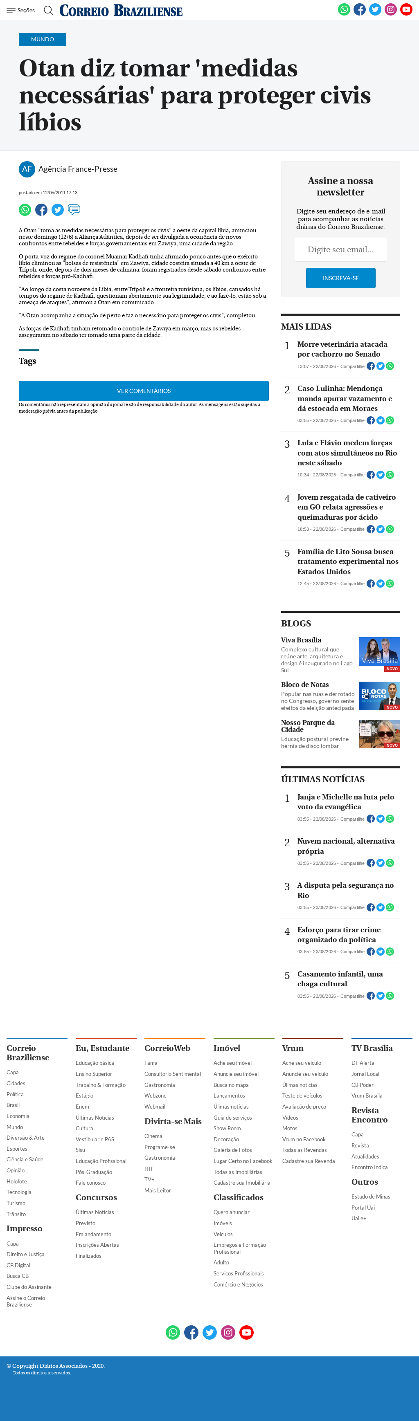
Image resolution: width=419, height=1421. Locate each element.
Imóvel (227, 1048)
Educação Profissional (101, 1161)
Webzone (155, 1095)
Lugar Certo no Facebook (243, 1161)
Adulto (221, 1262)
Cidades (16, 1083)
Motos (289, 1128)
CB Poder (362, 1085)
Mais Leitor (157, 1190)
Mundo (15, 1127)
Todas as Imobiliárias (238, 1172)
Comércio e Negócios (238, 1284)
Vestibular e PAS (95, 1139)
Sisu (80, 1150)
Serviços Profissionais (239, 1273)
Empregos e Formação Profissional (240, 1248)
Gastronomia (159, 1085)
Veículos (223, 1234)
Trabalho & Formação (101, 1085)
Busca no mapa (231, 1085)
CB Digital (18, 1265)
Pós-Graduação (94, 1172)
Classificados (239, 1197)
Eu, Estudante (102, 1048)
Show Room (227, 1128)
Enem (82, 1106)
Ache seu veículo (301, 1063)
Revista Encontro (369, 1115)
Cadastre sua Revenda (308, 1161)
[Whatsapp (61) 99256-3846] (344, 14)
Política (15, 1094)
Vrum (293, 1048)
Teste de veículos (302, 1095)
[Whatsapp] (25, 213)
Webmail (154, 1106)
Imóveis (223, 1223)
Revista (360, 1145)
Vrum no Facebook (304, 1139)
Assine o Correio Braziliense (26, 1301)
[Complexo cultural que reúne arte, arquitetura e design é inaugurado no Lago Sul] (379, 652)
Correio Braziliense (28, 1053)
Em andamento (93, 1234)
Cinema (153, 1136)
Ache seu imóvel (233, 1063)
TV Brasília (372, 1048)
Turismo (16, 1203)
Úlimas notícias (231, 1106)
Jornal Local (365, 1074)
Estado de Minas (370, 1196)
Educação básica (95, 1063)
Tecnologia (19, 1192)
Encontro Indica (369, 1167)
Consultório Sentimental (172, 1074)
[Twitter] (58, 213)
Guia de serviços (233, 1117)
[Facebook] (360, 14)
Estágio (84, 1095)
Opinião (16, 1170)
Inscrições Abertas (97, 1244)
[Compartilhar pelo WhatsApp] (390, 368)
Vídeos (290, 1117)
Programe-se (159, 1147)
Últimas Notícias (95, 1117)
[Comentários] (74, 213)
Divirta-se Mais (173, 1121)
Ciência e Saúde (25, 1159)
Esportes (17, 1148)
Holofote (17, 1181)
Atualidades (365, 1156)
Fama (151, 1063)
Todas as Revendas (304, 1150)
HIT (148, 1168)
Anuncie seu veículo (305, 1074)
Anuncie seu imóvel (236, 1074)
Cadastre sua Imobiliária (242, 1182)
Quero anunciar (232, 1212)
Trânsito (16, 1214)
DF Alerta (362, 1063)
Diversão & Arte (26, 1137)
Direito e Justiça (26, 1254)
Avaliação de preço (304, 1106)
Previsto (85, 1223)
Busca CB (18, 1276)
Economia (18, 1116)
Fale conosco (91, 1182)
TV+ (149, 1179)
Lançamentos (229, 1095)
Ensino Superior (94, 1074)
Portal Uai (363, 1207)
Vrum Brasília (367, 1095)
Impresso (25, 1228)
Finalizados (88, 1256)
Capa (13, 1072)
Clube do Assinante (29, 1287)
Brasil (13, 1105)
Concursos (96, 1197)
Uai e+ (359, 1218)
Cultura (84, 1128)
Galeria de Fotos (233, 1150)
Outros (364, 1182)
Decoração (226, 1139)
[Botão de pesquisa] (46, 10)
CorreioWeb (167, 1048)
